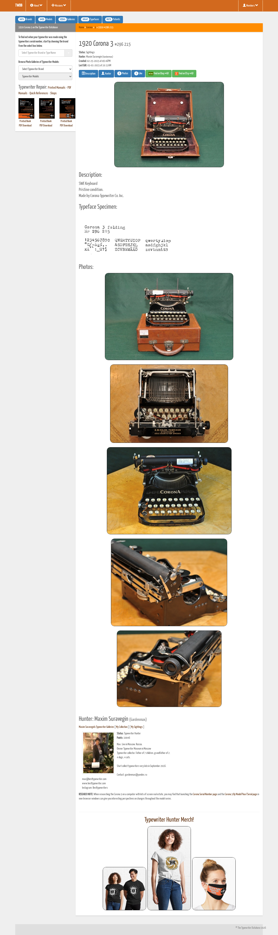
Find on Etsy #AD (186, 73)
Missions (59, 5)
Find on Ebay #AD (161, 73)
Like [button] (139, 73)
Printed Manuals (56, 87)
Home (81, 27)
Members (250, 5)
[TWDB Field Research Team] (214, 883)
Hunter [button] (107, 73)
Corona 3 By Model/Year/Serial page (241, 794)
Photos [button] (123, 73)
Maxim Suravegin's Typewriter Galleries (96, 727)
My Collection (121, 727)
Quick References (39, 93)
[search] (45, 69)
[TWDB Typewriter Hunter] (124, 888)
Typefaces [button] (91, 19)
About (36, 5)
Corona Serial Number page (205, 794)
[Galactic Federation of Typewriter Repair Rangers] (169, 868)
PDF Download (25, 125)
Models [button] (46, 19)
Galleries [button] (67, 19)
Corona (89, 27)
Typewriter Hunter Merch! (169, 820)
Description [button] (90, 73)
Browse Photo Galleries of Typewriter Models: (38, 62)
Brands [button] (26, 19)
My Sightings (137, 727)
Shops (53, 93)
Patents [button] (113, 19)
